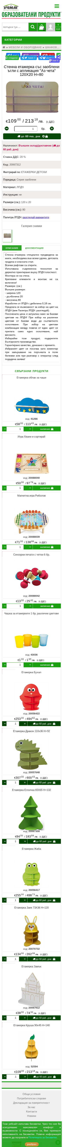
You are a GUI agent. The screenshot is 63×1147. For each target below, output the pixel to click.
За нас (31, 1107)
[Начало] (4, 47)
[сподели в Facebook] (13, 55)
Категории (13, 39)
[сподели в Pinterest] (48, 55)
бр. (43, 128)
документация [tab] (34, 247)
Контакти (31, 1111)
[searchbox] (15, 27)
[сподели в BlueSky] (46, 58)
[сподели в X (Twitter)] (28, 58)
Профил (50, 27)
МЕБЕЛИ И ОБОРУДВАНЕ (25, 47)
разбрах (31, 1144)
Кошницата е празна (41, 29)
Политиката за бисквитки (42, 1137)
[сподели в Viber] (31, 55)
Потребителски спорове (31, 1098)
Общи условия (31, 1094)
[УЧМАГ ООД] (22, 7)
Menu (56, 6)
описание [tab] (12, 247)
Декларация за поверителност (31, 1102)
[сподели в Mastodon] (55, 59)
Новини (31, 1116)
